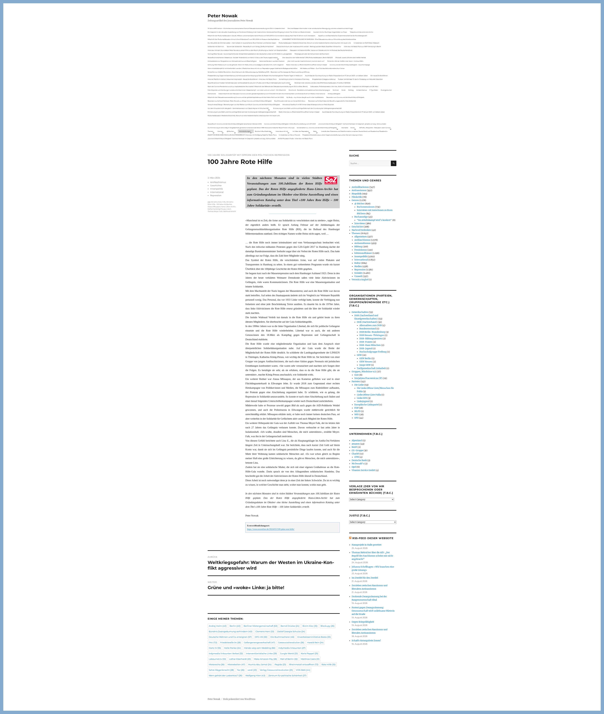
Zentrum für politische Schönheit (287, 675)
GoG (356, 375)
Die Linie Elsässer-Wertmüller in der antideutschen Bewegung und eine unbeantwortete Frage (320, 28)
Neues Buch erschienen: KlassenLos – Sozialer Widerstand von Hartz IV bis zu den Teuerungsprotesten (243, 57)
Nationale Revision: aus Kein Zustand (271, 61)
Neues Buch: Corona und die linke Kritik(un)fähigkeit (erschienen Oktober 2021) (235, 124)
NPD (356, 414)
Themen (210, 131)
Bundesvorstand (367, 328)
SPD (356, 418)
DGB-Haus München (370, 345)
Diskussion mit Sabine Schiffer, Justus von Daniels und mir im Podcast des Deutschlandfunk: (321, 50)
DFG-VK (261, 637)
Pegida (280, 664)
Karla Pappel (309, 653)
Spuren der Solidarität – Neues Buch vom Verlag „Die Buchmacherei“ (250, 46)
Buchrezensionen (366, 207)
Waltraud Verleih (229, 211)
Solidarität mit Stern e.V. (216, 46)
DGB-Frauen (365, 342)
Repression (215, 195)
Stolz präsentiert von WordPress (239, 699)
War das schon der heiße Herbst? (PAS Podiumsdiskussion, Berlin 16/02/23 (307, 57)
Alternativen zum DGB (370, 325)
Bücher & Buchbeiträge (263, 131)
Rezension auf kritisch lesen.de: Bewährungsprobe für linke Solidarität (332, 101)
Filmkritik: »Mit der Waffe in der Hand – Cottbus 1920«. (345, 61)
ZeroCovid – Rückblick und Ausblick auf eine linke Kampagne (309, 90)
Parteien (356, 381)
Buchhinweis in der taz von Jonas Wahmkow (289, 101)
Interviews (359, 223)
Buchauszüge (361, 217)
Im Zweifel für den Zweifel (365, 578)
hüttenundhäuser (363, 253)
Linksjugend (363, 401)
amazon (356, 443)
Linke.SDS (362, 398)
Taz (240, 670)
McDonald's (358, 463)
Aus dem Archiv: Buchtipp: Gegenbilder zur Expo (330, 32)
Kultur (357, 263)
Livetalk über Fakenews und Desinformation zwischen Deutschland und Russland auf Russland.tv (354, 131)
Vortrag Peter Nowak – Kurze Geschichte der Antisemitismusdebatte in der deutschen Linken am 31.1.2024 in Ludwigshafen (250, 54)
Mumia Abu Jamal (259, 664)
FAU (213, 642)
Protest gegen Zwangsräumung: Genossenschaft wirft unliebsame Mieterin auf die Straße (373, 611)
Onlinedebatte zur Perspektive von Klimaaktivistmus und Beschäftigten (232, 61)
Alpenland (357, 440)
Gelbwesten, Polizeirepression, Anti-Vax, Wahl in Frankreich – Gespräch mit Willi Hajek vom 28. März (344, 86)
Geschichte (216, 185)
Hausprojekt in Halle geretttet (366, 544)
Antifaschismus (218, 182)
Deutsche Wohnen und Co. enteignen (230, 637)
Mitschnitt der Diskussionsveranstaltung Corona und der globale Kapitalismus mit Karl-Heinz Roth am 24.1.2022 (246, 97)
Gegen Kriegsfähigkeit (363, 622)
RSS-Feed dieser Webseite (373, 538)
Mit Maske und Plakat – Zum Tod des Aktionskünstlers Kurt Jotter (322, 68)
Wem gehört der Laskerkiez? (225, 675)
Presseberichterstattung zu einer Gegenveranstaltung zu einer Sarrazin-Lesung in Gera (332, 135)
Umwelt (358, 276)
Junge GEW (365, 365)
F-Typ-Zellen (373, 90)
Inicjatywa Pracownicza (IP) (368, 378)
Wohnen (336, 90)
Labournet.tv (217, 659)
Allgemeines (360, 236)
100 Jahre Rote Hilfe (218, 202)
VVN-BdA (303, 670)
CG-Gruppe (357, 450)
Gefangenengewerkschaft (259, 642)
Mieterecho (216, 664)
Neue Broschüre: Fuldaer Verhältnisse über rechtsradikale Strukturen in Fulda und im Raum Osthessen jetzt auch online (249, 83)
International (217, 192)
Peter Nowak (223, 15)
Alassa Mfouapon (214, 206)
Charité (355, 453)
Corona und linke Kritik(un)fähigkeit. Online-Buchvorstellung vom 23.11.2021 (290, 124)
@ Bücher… (231, 131)
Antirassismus (359, 190)
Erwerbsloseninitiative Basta (314, 637)
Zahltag (351, 90)
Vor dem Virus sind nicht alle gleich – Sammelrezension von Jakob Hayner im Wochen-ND (238, 108)
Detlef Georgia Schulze (291, 631)
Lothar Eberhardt (240, 659)
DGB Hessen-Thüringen (371, 335)
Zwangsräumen (386, 90)
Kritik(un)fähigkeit (334, 94)
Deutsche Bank (359, 460)
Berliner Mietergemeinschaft (260, 626)
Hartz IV (215, 648)
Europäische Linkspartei (366, 404)
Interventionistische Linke (261, 653)
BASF (354, 447)
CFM (356, 457)
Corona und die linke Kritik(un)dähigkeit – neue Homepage (350, 65)
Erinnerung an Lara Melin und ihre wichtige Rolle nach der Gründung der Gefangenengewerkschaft (307, 108)
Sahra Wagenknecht (221, 670)
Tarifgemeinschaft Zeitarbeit (371, 368)
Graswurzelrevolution (291, 642)
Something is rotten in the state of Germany (294, 79)
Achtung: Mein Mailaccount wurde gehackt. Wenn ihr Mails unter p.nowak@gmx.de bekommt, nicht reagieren (246, 65)
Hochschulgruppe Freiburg (373, 351)
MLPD (357, 411)
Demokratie (212, 94)
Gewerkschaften (360, 312)
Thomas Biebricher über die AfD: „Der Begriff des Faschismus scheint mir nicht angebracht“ (372, 555)
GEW (359, 355)
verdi (252, 670)
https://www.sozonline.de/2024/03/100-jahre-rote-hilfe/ (270, 529)
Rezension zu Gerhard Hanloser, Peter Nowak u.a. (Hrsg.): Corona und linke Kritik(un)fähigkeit (240, 101)
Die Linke (359, 385)
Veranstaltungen (245, 131)
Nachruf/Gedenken (361, 230)
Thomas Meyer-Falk (215, 211)
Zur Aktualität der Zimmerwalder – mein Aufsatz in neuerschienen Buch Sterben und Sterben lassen (242, 43)
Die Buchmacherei (282, 637)
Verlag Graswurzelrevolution (276, 670)
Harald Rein (315, 642)
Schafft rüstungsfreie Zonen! (366, 640)
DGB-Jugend (365, 348)
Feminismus (360, 250)
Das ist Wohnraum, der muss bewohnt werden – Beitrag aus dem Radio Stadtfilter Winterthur (309, 46)
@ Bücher (359, 203)
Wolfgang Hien (255, 675)
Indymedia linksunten (291, 648)
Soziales (358, 273)
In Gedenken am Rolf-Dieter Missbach (366, 43)
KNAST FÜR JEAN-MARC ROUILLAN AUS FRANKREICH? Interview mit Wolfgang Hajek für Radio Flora (242, 135)
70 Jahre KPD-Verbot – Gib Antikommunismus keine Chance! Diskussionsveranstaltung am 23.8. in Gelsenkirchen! (246, 28)
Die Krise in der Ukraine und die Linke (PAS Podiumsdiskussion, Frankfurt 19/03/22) (322, 83)
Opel (354, 467)
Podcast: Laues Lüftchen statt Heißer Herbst (351, 57)
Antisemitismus (361, 90)
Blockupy (327, 626)
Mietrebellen (236, 664)
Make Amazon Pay (265, 659)
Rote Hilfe (329, 664)
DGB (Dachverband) (367, 322)
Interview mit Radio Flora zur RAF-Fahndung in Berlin (362, 46)
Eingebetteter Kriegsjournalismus (323, 79)
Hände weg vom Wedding (259, 648)
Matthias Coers (310, 659)
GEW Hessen (365, 361)
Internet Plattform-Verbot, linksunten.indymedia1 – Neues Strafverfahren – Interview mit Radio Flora (242, 79)
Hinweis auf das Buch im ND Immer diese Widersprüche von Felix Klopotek (308, 104)
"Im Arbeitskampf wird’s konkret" (374, 220)
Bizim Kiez (309, 626)
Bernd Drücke (290, 626)
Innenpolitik (216, 189)
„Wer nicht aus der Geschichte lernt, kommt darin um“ (305, 61)
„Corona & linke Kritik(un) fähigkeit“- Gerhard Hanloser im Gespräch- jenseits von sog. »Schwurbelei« (352, 124)
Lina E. (228, 209)
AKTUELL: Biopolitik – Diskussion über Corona (374, 128)
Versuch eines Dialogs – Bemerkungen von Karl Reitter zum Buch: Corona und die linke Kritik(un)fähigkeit (244, 104)
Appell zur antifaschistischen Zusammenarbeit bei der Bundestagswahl (342, 35)
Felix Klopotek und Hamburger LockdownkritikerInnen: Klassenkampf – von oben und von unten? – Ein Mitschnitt (247, 90)
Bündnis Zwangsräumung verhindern (230, 631)
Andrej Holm (217, 626)
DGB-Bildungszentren (370, 338)
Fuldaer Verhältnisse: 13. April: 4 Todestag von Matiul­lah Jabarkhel (360, 79)
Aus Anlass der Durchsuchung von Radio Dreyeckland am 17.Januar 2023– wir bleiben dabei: (336, 75)
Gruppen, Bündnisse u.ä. (364, 371)
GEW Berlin (365, 358)
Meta (315, 131)
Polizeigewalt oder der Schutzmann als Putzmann (312, 54)
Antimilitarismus (360, 187)
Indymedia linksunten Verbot (226, 653)
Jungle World (289, 653)
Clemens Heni (264, 631)
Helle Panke (232, 648)
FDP (356, 408)
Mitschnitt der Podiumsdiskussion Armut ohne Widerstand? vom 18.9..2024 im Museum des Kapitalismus (243, 39)
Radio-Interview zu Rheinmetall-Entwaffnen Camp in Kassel (306, 65)
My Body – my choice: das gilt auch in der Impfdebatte (305, 97)
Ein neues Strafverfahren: (379, 75)
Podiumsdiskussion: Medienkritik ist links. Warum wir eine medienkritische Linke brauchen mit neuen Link (315, 43)
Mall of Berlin (289, 659)
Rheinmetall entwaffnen (303, 664)
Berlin (235, 626)
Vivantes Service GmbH (363, 470)
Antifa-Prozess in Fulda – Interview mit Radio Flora (295, 138)
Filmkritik (357, 197)
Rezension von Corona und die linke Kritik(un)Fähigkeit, (345, 97)
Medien (358, 266)
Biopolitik (356, 193)
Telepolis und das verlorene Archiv (361, 32)
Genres (220, 131)
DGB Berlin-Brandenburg (372, 332)
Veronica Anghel (360, 279)
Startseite (344, 128)
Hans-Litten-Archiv (228, 206)
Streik (343, 90)
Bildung (358, 246)
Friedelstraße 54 (230, 642)
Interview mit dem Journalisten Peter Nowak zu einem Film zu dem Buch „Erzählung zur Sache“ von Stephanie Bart (247, 50)
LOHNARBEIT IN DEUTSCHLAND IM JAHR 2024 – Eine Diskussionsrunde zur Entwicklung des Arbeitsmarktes (319, 39)
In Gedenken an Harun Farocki (289, 135)
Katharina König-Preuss (217, 209)
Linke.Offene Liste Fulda (369, 394)
